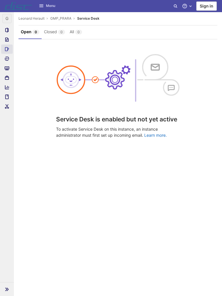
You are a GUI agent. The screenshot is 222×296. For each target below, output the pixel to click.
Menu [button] (50, 5)
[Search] (175, 6)
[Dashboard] (18, 6)
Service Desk (88, 18)
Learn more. (155, 135)
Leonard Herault (31, 18)
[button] (7, 289)
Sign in (206, 5)
